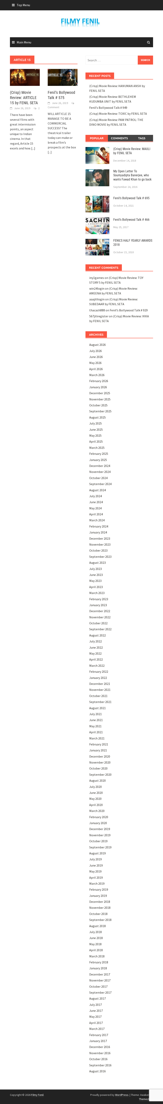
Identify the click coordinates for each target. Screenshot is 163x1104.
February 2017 (98, 1035)
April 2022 (96, 659)
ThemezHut (145, 1099)
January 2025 (98, 460)
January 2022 (98, 678)
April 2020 (96, 805)
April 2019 (96, 877)
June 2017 (96, 1011)
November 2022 (100, 617)
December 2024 (99, 466)
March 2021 (97, 738)
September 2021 (100, 702)
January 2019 (98, 896)
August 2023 (97, 563)
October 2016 (98, 1059)
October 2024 (98, 478)
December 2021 (99, 684)
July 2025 (95, 423)
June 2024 (96, 502)
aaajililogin (97, 299)
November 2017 (100, 980)
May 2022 (95, 653)
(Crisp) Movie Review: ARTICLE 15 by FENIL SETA (24, 97)
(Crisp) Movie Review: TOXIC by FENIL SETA (118, 114)
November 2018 (100, 908)
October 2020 (98, 768)
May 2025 (95, 435)
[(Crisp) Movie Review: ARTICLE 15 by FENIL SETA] (25, 77)
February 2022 (98, 672)
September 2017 (100, 992)
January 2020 (98, 823)
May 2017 (95, 1017)
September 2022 (100, 629)
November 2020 (100, 762)
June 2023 (96, 575)
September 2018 (100, 920)
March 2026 (97, 375)
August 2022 (97, 635)
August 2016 (97, 1071)
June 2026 (96, 357)
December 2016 (99, 1047)
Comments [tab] (119, 138)
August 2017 (97, 998)
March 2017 (97, 1029)
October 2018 (98, 914)
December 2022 (99, 611)
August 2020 (97, 780)
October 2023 (98, 550)
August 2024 (97, 490)
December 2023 (99, 538)
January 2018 (98, 968)
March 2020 (97, 811)
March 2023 (97, 593)
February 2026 (98, 381)
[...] (33, 148)
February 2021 (98, 744)
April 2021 (96, 732)
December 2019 (99, 829)
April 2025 (96, 441)
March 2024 (97, 520)
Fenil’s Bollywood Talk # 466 (131, 220)
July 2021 (95, 714)
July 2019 (95, 859)
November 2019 (100, 835)
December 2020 (99, 756)
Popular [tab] (97, 138)
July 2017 (95, 1005)
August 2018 (97, 926)
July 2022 (95, 641)
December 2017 (99, 974)
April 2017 (96, 1023)
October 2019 (98, 841)
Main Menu (24, 42)
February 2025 (98, 454)
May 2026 (95, 363)
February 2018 (98, 962)
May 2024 (95, 508)
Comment (53, 107)
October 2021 (98, 696)
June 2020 (96, 793)
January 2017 (98, 1041)
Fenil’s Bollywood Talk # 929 (129, 310)
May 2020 (95, 799)
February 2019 (98, 889)
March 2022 (97, 666)
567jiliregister (98, 316)
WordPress (121, 1095)
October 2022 (98, 623)
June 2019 (96, 865)
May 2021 (95, 726)
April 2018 (96, 950)
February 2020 (98, 817)
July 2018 (95, 932)
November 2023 (100, 544)
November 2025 (100, 399)
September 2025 (100, 411)
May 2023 (95, 581)
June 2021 (96, 720)
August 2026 (97, 345)
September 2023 (100, 557)
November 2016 (100, 1053)
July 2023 (95, 569)
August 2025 (97, 417)
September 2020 (100, 775)
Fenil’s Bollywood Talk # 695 (131, 198)
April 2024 (96, 514)
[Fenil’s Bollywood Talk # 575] (63, 77)
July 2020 (95, 787)
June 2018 (96, 938)
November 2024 (100, 472)
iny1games (96, 278)
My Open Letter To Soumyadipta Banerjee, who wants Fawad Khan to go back (132, 175)
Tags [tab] (141, 138)
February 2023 (98, 599)
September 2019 (100, 847)
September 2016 (100, 1065)
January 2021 (98, 750)
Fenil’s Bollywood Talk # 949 (108, 108)
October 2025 (98, 405)
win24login (96, 288)
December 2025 (99, 393)
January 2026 (98, 387)
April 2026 (96, 369)
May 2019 (95, 871)
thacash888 (97, 310)
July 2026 (95, 351)
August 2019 (97, 853)
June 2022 (96, 647)
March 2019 (97, 883)
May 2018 (95, 944)
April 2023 (96, 587)
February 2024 (98, 526)
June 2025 (96, 429)
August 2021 (97, 708)
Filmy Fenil (37, 1095)
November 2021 (100, 690)
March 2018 (97, 956)
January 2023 (98, 605)
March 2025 (97, 448)
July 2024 (95, 496)
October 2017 (98, 986)
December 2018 (99, 902)
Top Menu (23, 5)
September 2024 (100, 484)
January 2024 (98, 532)
